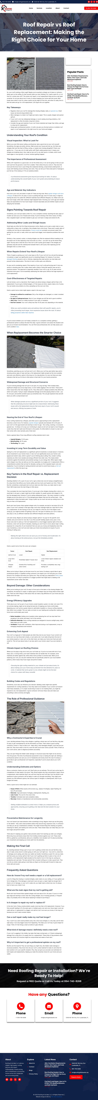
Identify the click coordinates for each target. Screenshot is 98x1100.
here (17, 326)
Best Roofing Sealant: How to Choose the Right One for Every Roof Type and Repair (77, 86)
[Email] (49, 1006)
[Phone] (21, 1006)
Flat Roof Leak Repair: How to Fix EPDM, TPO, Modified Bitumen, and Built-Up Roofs (78, 95)
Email (49, 1013)
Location (49, 8)
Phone (21, 1013)
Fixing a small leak (36, 230)
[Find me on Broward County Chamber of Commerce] (31, 1080)
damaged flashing (12, 259)
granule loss (54, 111)
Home (31, 8)
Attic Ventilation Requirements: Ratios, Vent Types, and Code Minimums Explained (77, 77)
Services (39, 8)
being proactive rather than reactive (22, 312)
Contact (66, 8)
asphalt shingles (33, 423)
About (58, 8)
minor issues (59, 575)
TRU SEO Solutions (56, 1096)
